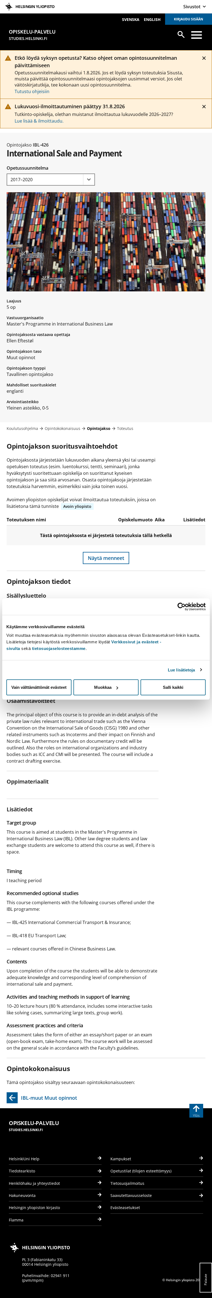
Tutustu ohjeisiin (32, 91)
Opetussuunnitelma (27, 168)
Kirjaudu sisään (188, 19)
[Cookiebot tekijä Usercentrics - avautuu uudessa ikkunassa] (181, 606)
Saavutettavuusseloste (131, 1195)
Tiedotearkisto (22, 1171)
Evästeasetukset (125, 1207)
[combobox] (51, 180)
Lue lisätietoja (181, 669)
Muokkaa (103, 687)
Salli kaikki (173, 687)
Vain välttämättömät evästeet (39, 687)
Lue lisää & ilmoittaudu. (39, 121)
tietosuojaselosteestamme (59, 648)
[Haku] (181, 34)
